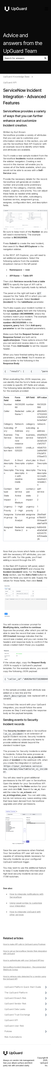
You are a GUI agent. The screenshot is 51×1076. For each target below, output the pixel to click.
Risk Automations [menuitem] (13, 1037)
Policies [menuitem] (8, 1031)
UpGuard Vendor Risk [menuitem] (15, 1003)
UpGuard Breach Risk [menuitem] (15, 998)
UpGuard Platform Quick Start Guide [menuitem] (22, 987)
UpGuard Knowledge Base (16, 76)
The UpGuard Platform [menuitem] (15, 992)
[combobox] (23, 58)
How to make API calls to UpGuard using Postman (24, 944)
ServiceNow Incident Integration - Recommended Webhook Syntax (24, 968)
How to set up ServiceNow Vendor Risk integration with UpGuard (25, 952)
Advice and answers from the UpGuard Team (22, 43)
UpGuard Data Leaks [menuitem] (14, 1009)
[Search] (45, 58)
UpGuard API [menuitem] (11, 1020)
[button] (46, 987)
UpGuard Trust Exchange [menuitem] (17, 1014)
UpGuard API (10, 82)
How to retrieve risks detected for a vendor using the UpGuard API (24, 977)
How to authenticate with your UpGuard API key (23, 960)
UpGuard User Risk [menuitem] (14, 1025)
